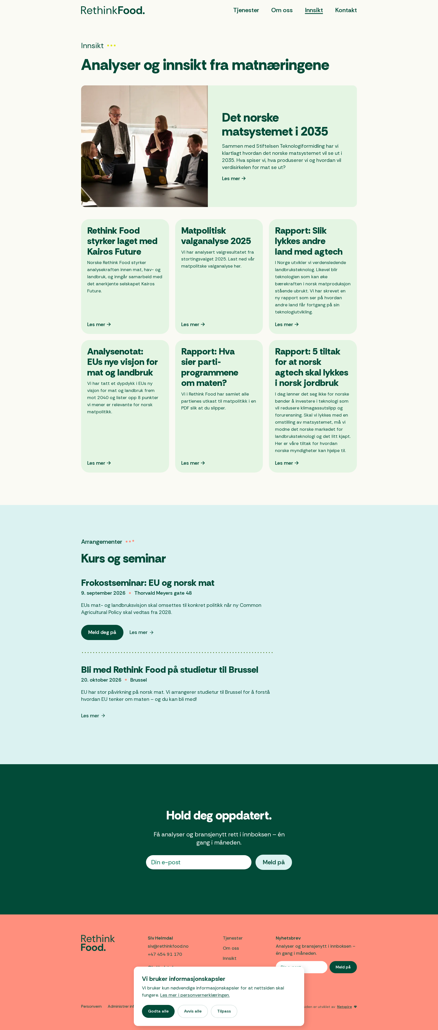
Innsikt (314, 10)
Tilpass (224, 1011)
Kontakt (346, 10)
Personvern (91, 1006)
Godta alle (158, 1011)
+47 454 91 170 (165, 954)
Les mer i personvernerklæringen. (195, 995)
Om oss (282, 10)
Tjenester (246, 10)
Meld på (274, 862)
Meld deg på (105, 634)
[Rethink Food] (113, 10)
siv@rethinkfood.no (168, 946)
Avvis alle (193, 1011)
